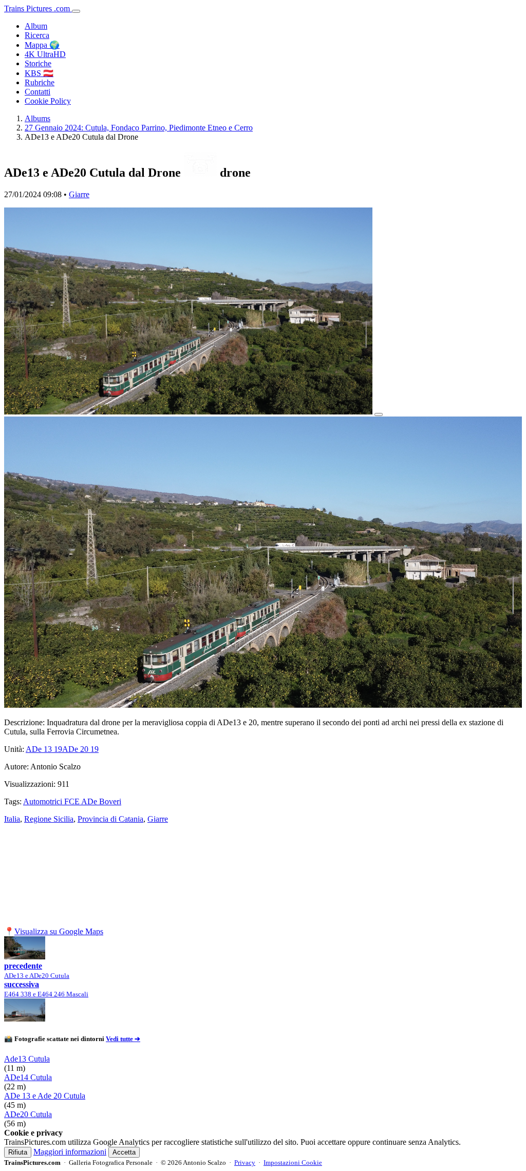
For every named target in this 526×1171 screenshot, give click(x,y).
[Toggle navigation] (76, 11)
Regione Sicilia (48, 819)
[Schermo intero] (378, 414)
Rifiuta (17, 1152)
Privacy (244, 1162)
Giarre (79, 194)
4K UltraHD (45, 54)
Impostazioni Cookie (293, 1162)
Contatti (37, 91)
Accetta (124, 1152)
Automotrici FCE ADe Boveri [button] (72, 801)
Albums (37, 118)
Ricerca (37, 35)
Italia (12, 819)
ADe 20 (80, 749)
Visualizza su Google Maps (58, 931)
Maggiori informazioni (69, 1151)
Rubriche (39, 82)
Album (36, 26)
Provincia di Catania (110, 819)
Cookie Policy (48, 101)
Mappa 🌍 (42, 45)
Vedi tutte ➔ (123, 1039)
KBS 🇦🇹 (39, 73)
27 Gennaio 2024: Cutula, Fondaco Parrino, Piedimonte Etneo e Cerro (139, 127)
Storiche (38, 63)
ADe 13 (44, 749)
